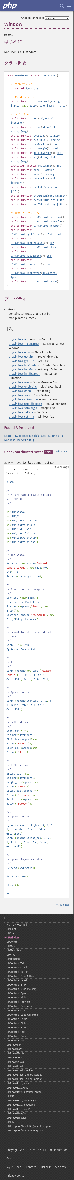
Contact (31, 1167)
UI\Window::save (19, 395)
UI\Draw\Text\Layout (18, 1083)
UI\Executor (13, 959)
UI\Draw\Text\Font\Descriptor (23, 1092)
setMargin (40, 195)
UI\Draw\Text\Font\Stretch (21, 1109)
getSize (39, 135)
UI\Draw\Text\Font (17, 1087)
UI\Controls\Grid (15, 1031)
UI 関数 (10, 1096)
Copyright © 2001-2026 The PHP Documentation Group (37, 1154)
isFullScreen (42, 152)
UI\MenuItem (14, 950)
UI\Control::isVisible (26, 264)
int (59, 165)
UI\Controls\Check (16, 967)
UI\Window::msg (19, 382)
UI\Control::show (45, 281)
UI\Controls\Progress (18, 1001)
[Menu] (69, 5)
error (37, 127)
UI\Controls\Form (16, 1027)
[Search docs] (61, 5)
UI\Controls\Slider (16, 997)
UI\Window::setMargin (23, 408)
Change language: (32, 17)
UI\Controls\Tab (15, 963)
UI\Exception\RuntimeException (24, 1130)
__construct (42, 101)
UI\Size (55, 135)
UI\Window (12, 937)
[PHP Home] (10, 5)
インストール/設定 (17, 924)
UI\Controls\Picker (17, 1023)
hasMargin (40, 148)
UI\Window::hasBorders (24, 365)
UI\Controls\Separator (19, 1006)
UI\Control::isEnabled (26, 255)
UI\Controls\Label (16, 980)
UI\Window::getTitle (21, 361)
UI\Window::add (19, 339)
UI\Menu (11, 946)
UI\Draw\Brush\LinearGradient (24, 1074)
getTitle (39, 140)
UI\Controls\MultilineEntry (21, 989)
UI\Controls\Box (15, 1040)
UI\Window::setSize (21, 412)
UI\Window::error (20, 352)
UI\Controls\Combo (17, 1010)
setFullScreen (43, 187)
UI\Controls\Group (16, 1036)
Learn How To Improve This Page (25, 435)
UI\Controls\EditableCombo (22, 1014)
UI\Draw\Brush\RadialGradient (24, 1079)
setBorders (41, 178)
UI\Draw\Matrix (15, 1053)
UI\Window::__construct (24, 343)
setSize (39, 200)
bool (42, 105)
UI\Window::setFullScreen (25, 403)
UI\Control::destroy (47, 217)
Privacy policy (15, 1175)
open (37, 170)
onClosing (44, 165)
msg (36, 157)
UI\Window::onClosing (23, 386)
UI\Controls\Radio (16, 1019)
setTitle (39, 204)
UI (5, 918)
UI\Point (11, 929)
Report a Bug (25, 440)
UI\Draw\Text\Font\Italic (20, 1104)
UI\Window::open (20, 391)
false (61, 105)
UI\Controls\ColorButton (20, 976)
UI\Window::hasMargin (23, 369)
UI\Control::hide (45, 247)
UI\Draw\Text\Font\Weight (21, 1100)
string (55, 101)
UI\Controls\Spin (16, 993)
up (6, 463)
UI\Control (48, 75)
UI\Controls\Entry (16, 984)
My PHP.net (13, 1167)
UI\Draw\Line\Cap (16, 1113)
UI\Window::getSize (21, 356)
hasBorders (41, 144)
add (36, 118)
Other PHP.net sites (53, 1167)
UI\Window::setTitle (21, 416)
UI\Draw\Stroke (15, 1061)
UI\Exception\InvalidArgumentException (29, 1126)
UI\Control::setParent (26, 272)
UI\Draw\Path (14, 1049)
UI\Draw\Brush (15, 1066)
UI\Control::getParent (26, 234)
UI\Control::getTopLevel (27, 242)
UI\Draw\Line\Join (16, 1117)
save (37, 174)
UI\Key (10, 1122)
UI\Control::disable (47, 221)
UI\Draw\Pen (13, 1044)
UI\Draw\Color (14, 1057)
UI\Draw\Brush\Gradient (20, 1070)
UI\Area (10, 954)
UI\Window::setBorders (23, 399)
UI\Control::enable (47, 225)
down (12, 463)
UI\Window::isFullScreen (24, 373)
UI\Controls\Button (17, 971)
